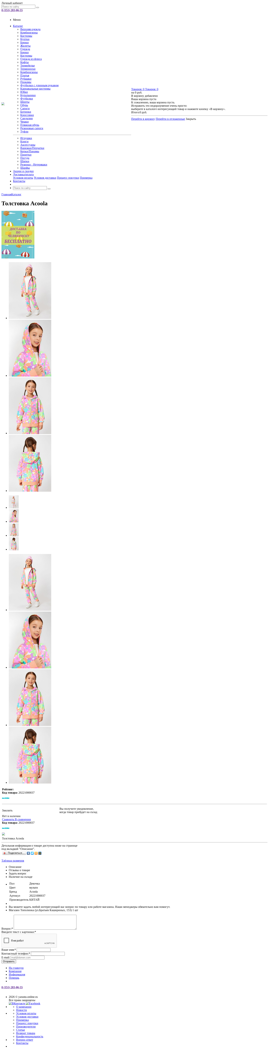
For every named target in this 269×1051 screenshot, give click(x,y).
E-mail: (5, 957)
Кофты (24, 62)
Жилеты (25, 45)
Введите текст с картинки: (18, 931)
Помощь (14, 977)
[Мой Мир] (40, 853)
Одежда (25, 49)
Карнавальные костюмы (35, 88)
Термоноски (28, 68)
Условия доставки (45, 177)
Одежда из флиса (31, 58)
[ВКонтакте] (28, 853)
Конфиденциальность (29, 1036)
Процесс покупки (68, 177)
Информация (17, 974)
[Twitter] (32, 853)
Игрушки (26, 138)
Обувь (24, 105)
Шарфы (25, 167)
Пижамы (25, 82)
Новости (21, 1010)
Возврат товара (25, 1033)
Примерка (86, 177)
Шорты (24, 101)
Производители (26, 1026)
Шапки (24, 161)
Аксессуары (27, 144)
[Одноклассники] (36, 853)
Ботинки (25, 111)
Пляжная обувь (29, 124)
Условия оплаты (23, 177)
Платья (24, 75)
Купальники (28, 95)
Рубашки (25, 78)
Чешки (24, 121)
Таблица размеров (12, 860)
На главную (16, 967)
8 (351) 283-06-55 (12, 10)
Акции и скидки (23, 171)
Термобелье (27, 65)
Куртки (24, 39)
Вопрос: (7, 928)
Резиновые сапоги (31, 128)
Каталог (18, 25)
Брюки (24, 42)
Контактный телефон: (15, 953)
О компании (23, 1006)
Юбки (24, 91)
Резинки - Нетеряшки (33, 164)
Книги (24, 141)
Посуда (24, 157)
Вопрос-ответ (24, 1039)
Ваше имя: (8, 949)
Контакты (19, 181)
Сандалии (26, 118)
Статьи (20, 1029)
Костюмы (26, 35)
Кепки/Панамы (29, 151)
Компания (15, 971)
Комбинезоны (29, 32)
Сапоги (25, 108)
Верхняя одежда (30, 29)
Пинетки (25, 154)
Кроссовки (27, 115)
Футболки (26, 98)
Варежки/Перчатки (32, 148)
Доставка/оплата (23, 174)
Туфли (24, 131)
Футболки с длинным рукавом (39, 85)
